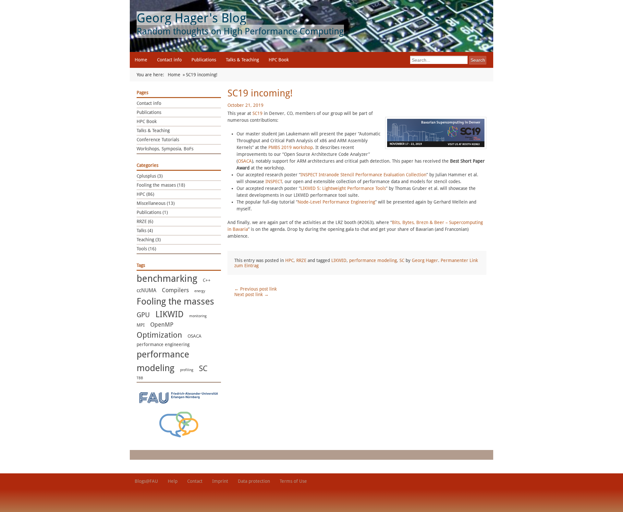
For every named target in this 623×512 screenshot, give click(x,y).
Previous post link (255, 289)
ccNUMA (146, 290)
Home (141, 59)
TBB (140, 378)
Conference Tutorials (158, 139)
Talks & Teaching (242, 59)
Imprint (220, 481)
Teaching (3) (149, 239)
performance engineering (163, 344)
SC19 (257, 113)
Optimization (159, 335)
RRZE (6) (145, 221)
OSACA (195, 336)
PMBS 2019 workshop (290, 147)
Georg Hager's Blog (191, 18)
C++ (207, 280)
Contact (194, 481)
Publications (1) (152, 212)
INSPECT (273, 181)
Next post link (251, 294)
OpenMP (161, 324)
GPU (143, 315)
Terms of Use (293, 481)
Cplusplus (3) (150, 176)
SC (203, 368)
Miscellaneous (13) (156, 203)
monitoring (198, 316)
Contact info (169, 59)
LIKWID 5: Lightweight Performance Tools (343, 188)
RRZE (301, 260)
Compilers (175, 290)
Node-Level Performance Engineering (336, 202)
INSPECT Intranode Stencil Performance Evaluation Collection (363, 174)
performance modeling (373, 260)
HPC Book (279, 59)
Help (172, 481)
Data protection (254, 481)
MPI (141, 325)
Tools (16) (146, 248)
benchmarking (167, 278)
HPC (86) (145, 194)
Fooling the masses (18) (161, 185)
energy (199, 291)
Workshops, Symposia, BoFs (165, 148)
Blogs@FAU (146, 481)
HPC (289, 260)
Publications (203, 59)
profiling (186, 370)
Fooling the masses (175, 301)
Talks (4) (145, 230)
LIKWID (169, 314)
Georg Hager (425, 260)
